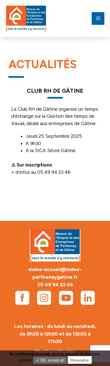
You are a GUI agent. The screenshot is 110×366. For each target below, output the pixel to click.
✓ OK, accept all (50, 360)
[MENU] (98, 18)
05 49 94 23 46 (55, 284)
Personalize (80, 360)
